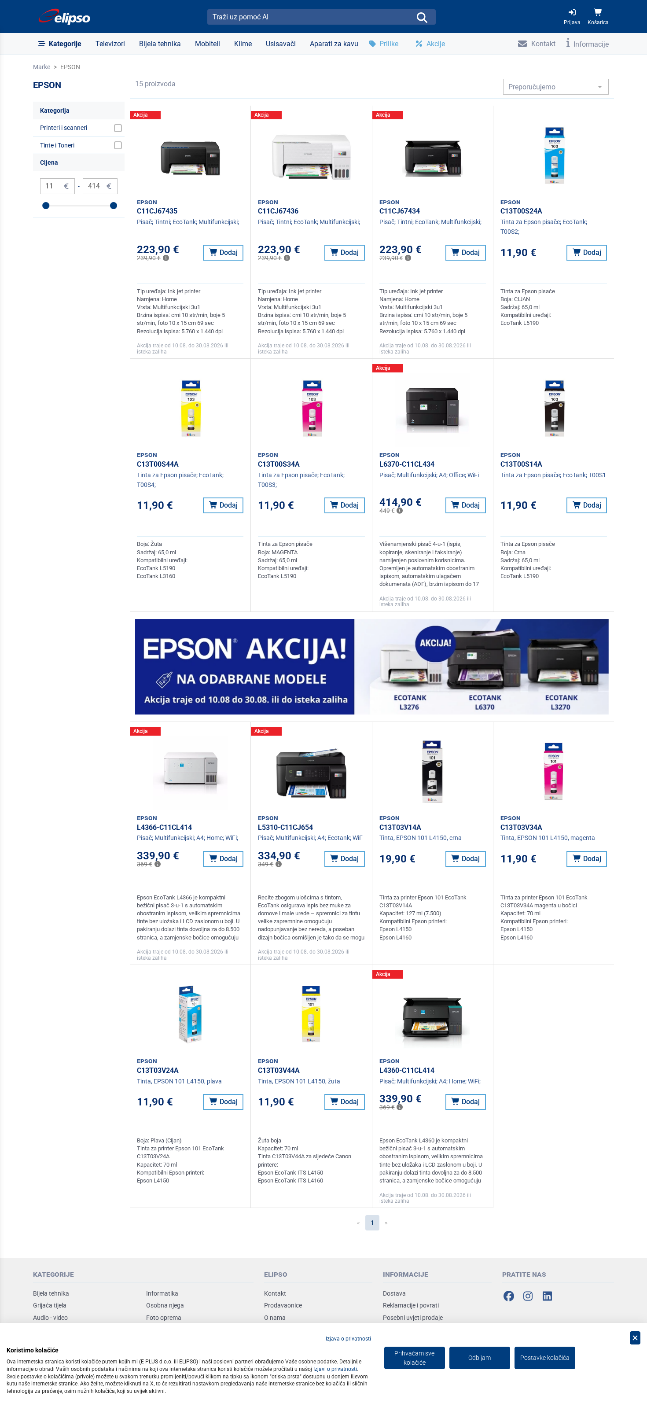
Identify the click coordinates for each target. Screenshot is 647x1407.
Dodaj (228, 252)
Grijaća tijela (49, 1305)
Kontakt (275, 1293)
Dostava (394, 1293)
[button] (59, 44)
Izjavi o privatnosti (335, 1369)
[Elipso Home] (64, 16)
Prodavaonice (283, 1305)
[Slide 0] (372, 702)
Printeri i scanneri (63, 127)
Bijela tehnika (51, 1293)
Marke (41, 66)
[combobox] (556, 87)
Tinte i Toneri (57, 145)
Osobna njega (165, 1305)
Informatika (162, 1293)
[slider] (45, 205)
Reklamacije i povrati (411, 1305)
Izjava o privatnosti (348, 1339)
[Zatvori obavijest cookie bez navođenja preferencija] (635, 1338)
